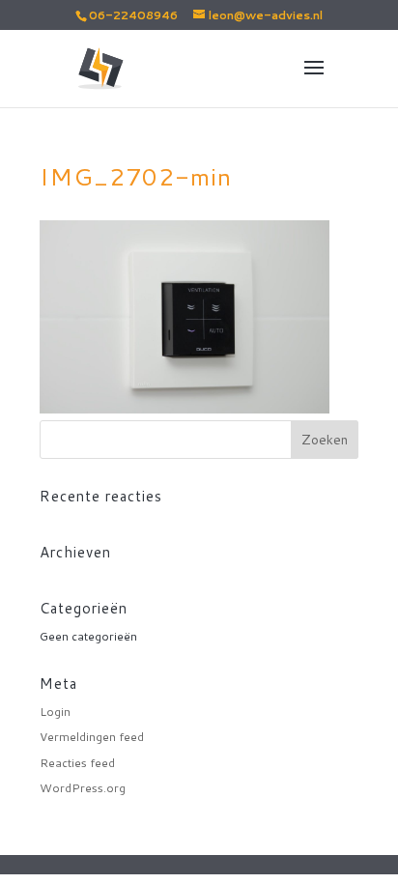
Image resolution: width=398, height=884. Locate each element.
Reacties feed (77, 763)
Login (55, 711)
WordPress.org (83, 788)
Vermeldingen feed (92, 736)
